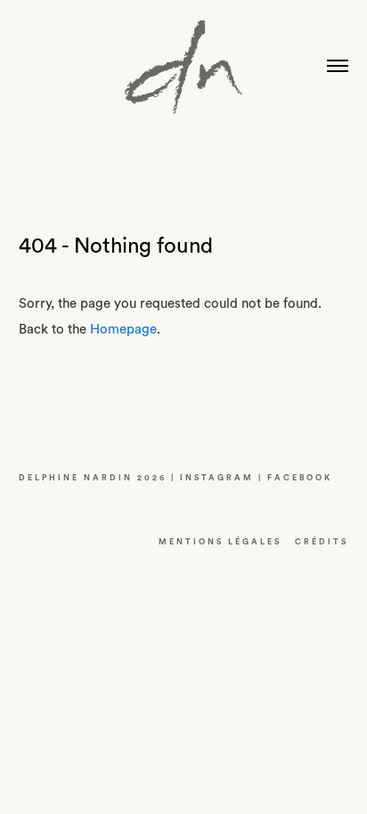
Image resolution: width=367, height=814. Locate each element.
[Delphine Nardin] (183, 74)
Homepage (123, 329)
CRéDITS (321, 542)
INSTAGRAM (217, 478)
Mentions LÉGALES (220, 542)
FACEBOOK (299, 478)
